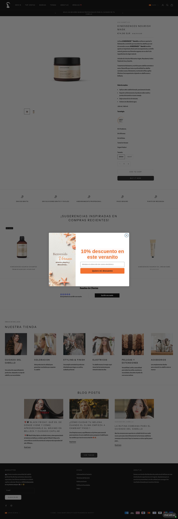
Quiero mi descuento (102, 271)
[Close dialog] (126, 235)
